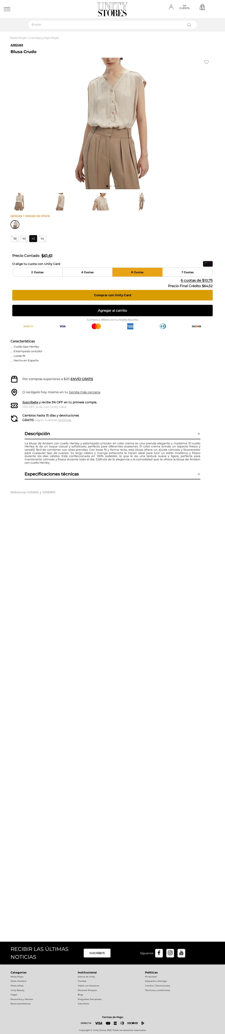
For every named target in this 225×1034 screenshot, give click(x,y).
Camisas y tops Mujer (44, 37)
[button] (15, 238)
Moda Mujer (18, 37)
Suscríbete (30, 402)
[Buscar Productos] (190, 25)
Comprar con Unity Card (112, 295)
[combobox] (112, 25)
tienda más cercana (84, 392)
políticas (64, 420)
